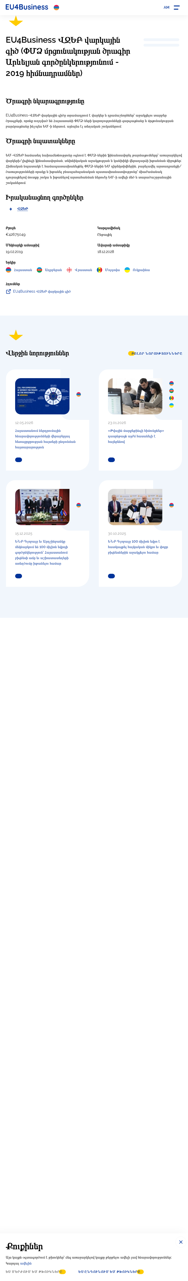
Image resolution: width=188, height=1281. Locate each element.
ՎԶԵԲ (22, 208)
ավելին (26, 1263)
